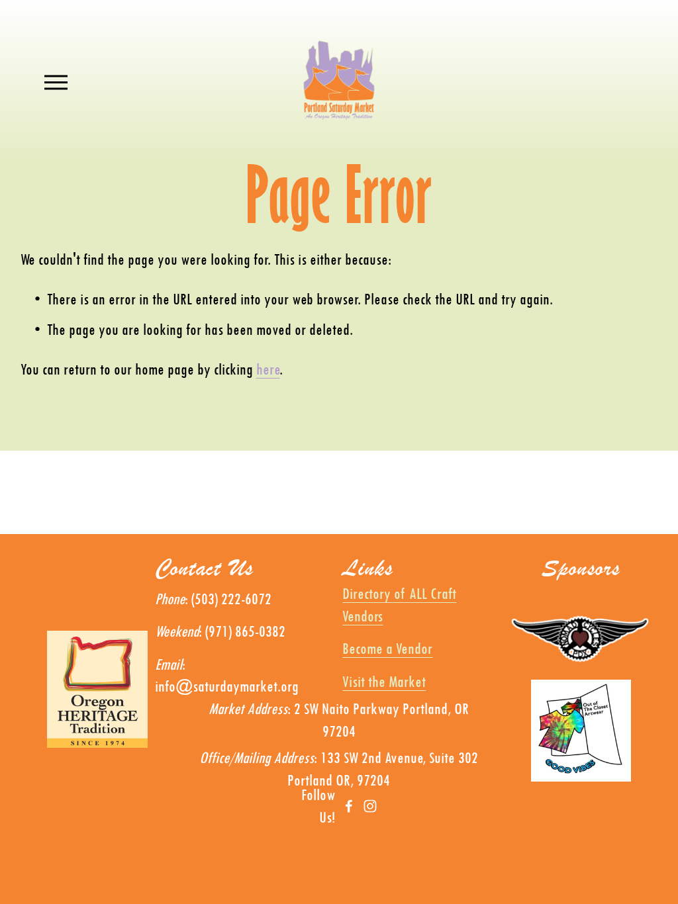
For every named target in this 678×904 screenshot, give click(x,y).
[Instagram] (370, 806)
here (268, 369)
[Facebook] (349, 806)
